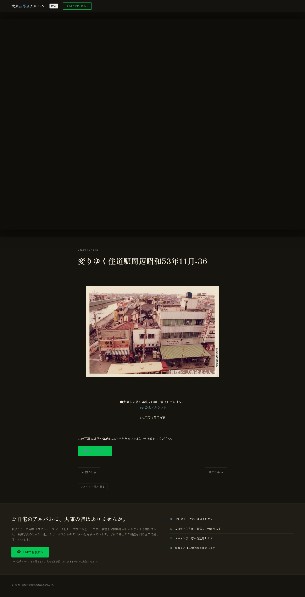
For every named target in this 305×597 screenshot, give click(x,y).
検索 (53, 5)
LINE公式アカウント (152, 407)
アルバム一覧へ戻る (93, 486)
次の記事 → (216, 472)
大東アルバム (27, 6)
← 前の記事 (89, 472)
